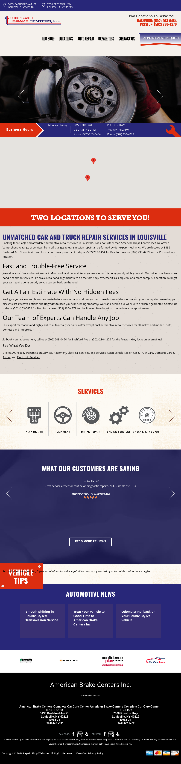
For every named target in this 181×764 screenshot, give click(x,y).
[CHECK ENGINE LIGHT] (147, 434)
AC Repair (18, 352)
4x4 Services (98, 352)
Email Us (54, 719)
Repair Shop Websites (36, 753)
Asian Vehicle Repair (119, 352)
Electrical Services (78, 352)
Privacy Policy (95, 753)
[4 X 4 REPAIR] (35, 434)
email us (156, 339)
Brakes (7, 352)
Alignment (60, 352)
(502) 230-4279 (165, 24)
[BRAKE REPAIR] (91, 434)
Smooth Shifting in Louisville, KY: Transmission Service (41, 616)
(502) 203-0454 (165, 20)
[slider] (90, 497)
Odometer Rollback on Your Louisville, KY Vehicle (138, 616)
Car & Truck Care (143, 352)
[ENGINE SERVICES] (119, 434)
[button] (93, 161)
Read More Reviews (90, 541)
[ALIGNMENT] (63, 434)
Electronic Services (28, 357)
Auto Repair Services (90, 695)
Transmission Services (39, 352)
